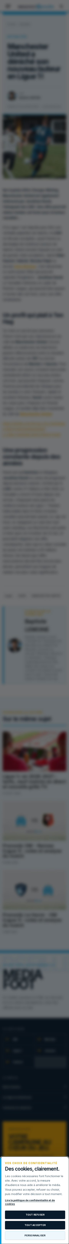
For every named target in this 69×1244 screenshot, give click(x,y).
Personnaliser (35, 1235)
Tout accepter (35, 1225)
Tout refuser (35, 1214)
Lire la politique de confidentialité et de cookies (30, 1202)
